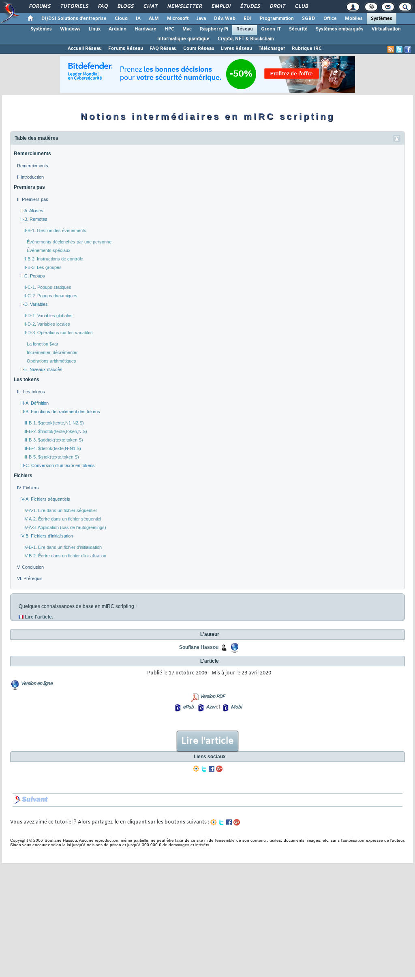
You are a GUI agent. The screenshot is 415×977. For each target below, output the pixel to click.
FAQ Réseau (163, 48)
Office (330, 18)
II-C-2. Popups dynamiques (50, 295)
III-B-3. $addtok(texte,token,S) (53, 439)
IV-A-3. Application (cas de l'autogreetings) (65, 527)
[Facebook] (211, 769)
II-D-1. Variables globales (48, 315)
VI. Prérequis (30, 578)
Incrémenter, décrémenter (52, 352)
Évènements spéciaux (49, 250)
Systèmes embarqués (340, 29)
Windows (70, 29)
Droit (277, 6)
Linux (95, 29)
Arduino (117, 29)
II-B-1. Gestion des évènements (55, 230)
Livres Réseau (236, 48)
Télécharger (272, 48)
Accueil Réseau (85, 48)
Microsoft (177, 18)
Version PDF (212, 696)
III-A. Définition (34, 403)
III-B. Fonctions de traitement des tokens (60, 411)
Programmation (277, 18)
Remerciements (32, 153)
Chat (150, 6)
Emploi (220, 6)
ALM (154, 18)
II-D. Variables (34, 304)
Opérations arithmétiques (51, 360)
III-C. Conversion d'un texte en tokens (57, 465)
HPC (169, 29)
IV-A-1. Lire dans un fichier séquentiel (60, 510)
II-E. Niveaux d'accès (41, 369)
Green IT (271, 29)
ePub (188, 707)
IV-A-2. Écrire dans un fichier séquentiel (62, 518)
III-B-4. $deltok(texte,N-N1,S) (52, 448)
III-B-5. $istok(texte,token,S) (51, 456)
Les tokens (26, 379)
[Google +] (219, 769)
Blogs (125, 6)
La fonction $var (42, 343)
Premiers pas (29, 187)
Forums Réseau (125, 48)
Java (201, 18)
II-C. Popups (32, 275)
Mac (187, 29)
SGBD (308, 18)
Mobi (236, 707)
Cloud (121, 18)
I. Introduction (30, 177)
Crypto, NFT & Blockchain (246, 39)
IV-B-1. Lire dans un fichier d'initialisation (63, 547)
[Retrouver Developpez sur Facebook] (407, 49)
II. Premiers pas (32, 199)
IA (138, 18)
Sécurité (298, 29)
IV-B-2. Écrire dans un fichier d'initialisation (65, 555)
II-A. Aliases (31, 210)
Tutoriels (74, 6)
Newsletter (184, 6)
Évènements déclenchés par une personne (69, 241)
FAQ (102, 6)
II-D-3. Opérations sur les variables (58, 332)
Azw (210, 707)
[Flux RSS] (390, 49)
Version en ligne (36, 683)
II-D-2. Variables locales (47, 324)
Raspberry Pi (214, 29)
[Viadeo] (196, 769)
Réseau (244, 29)
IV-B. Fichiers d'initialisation (46, 535)
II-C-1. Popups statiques (47, 287)
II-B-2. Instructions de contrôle (53, 258)
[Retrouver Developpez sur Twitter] (399, 49)
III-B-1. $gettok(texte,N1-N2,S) (54, 422)
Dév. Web (224, 18)
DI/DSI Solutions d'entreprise (74, 18)
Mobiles (354, 18)
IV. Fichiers (28, 487)
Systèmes (381, 18)
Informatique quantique (183, 39)
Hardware (145, 29)
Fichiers (23, 475)
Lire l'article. (39, 617)
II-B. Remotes (33, 219)
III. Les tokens (31, 391)
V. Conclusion (30, 567)
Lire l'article (207, 741)
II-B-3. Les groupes (43, 267)
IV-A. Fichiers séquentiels (45, 499)
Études (250, 6)
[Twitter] (204, 769)
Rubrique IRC (307, 48)
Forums (39, 6)
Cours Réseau (198, 48)
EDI (248, 18)
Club (301, 6)
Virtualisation (386, 29)
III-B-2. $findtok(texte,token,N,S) (55, 431)
